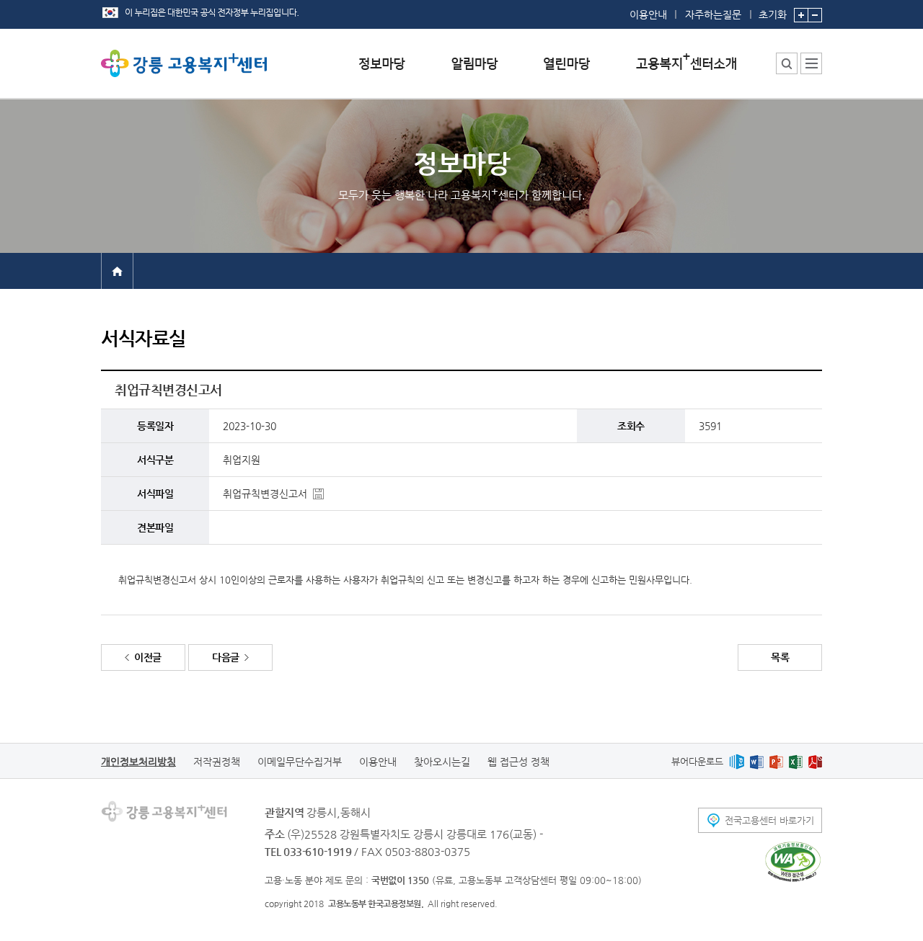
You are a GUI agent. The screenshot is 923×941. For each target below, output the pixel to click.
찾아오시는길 (442, 761)
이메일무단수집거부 (299, 761)
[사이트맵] (811, 63)
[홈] (117, 270)
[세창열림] (793, 861)
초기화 (773, 14)
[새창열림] (736, 761)
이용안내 (648, 14)
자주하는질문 (713, 14)
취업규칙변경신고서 (265, 493)
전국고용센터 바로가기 (769, 820)
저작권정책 (216, 761)
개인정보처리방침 (138, 761)
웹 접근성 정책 (518, 761)
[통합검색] (787, 63)
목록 (780, 657)
